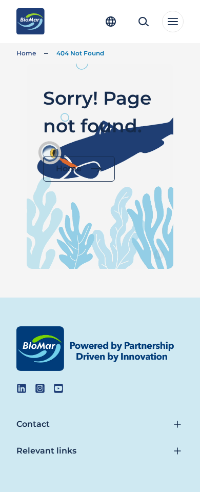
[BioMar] (30, 21)
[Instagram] (40, 388)
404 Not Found (80, 53)
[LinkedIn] (21, 388)
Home (26, 53)
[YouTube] (58, 388)
